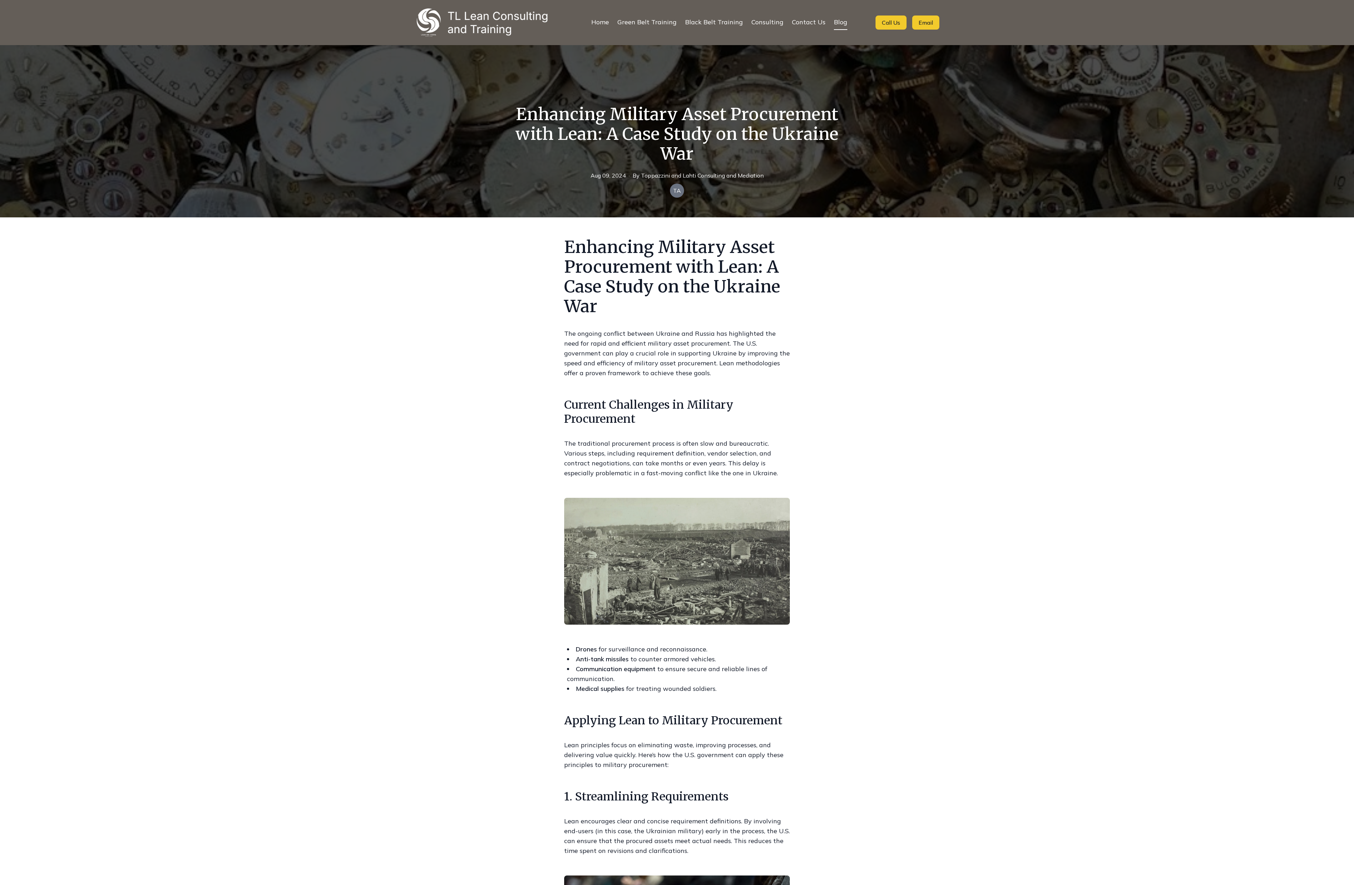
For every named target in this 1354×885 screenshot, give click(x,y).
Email (926, 22)
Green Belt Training (647, 22)
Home (600, 22)
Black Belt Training (714, 22)
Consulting (767, 22)
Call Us (891, 22)
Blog (840, 22)
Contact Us (808, 22)
